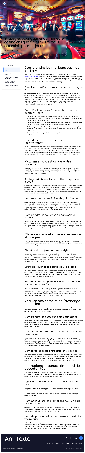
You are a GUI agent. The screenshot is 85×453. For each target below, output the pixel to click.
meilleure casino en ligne (32, 76)
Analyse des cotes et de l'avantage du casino (10, 82)
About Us (67, 448)
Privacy (72, 448)
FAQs (62, 443)
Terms (77, 448)
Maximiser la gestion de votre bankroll (11, 74)
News (57, 443)
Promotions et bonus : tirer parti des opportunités (11, 86)
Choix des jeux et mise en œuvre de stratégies (12, 78)
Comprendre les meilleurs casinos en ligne (12, 69)
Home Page (50, 443)
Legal (81, 448)
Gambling (7, 33)
